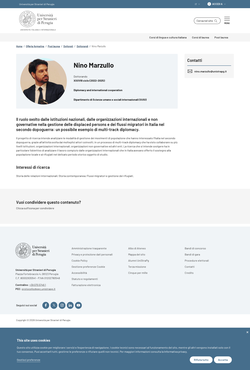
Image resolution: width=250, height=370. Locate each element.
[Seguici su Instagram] (62, 305)
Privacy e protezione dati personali (92, 254)
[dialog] (125, 349)
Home (19, 46)
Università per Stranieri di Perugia (36, 4)
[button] (197, 4)
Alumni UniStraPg (138, 260)
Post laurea (54, 46)
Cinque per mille (138, 272)
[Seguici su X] (54, 305)
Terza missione (137, 266)
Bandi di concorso (195, 248)
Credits (189, 272)
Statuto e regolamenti (85, 278)
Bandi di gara (192, 254)
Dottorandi (82, 46)
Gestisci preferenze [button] (28, 359)
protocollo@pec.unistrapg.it (38, 288)
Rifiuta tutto (201, 359)
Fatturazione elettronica (86, 285)
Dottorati (68, 46)
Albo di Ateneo (137, 248)
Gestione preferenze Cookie (88, 266)
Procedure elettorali (197, 260)
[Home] (39, 20)
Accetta (223, 359)
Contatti (190, 266)
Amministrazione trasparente (89, 248)
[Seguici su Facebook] (45, 305)
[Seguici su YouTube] (78, 305)
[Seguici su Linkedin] (70, 305)
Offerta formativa (35, 46)
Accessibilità (79, 272)
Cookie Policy (79, 260)
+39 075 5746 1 (37, 284)
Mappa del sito (136, 254)
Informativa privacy (175, 351)
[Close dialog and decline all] (247, 330)
